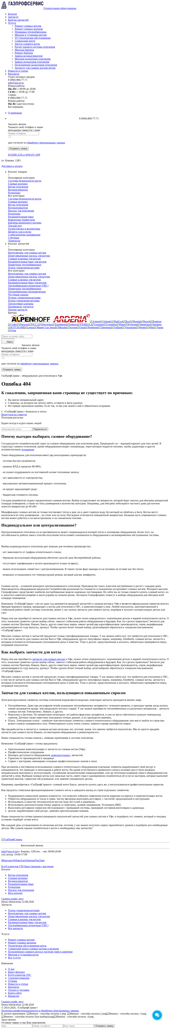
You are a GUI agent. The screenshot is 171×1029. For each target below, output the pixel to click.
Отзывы (12, 981)
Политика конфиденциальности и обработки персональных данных (40, 1010)
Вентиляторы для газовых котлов (27, 913)
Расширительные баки (21, 884)
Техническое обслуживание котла (27, 945)
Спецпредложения (18, 978)
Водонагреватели (18, 881)
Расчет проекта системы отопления (35, 46)
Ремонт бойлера (24, 52)
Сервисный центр (25, 40)
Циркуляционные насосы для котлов (29, 916)
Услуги (12, 22)
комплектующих (60, 755)
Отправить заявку (18, 148)
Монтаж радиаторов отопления (32, 58)
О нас (11, 969)
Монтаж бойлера (24, 49)
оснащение (28, 449)
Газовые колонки (18, 878)
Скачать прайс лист (12, 898)
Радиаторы (14, 887)
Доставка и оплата (11, 166)
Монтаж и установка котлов (31, 34)
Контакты (13, 73)
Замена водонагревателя (28, 55)
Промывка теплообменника (30, 31)
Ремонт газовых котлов (28, 25)
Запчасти (13, 16)
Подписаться (40, 429)
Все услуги (14, 957)
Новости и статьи (18, 70)
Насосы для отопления (21, 890)
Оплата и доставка (18, 990)
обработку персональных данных (46, 142)
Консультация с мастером (39, 866)
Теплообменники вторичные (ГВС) (28, 925)
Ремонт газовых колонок (29, 28)
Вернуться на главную (14, 414)
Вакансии (13, 996)
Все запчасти (15, 928)
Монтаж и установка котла (23, 954)
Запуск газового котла (27, 43)
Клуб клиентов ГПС (13, 866)
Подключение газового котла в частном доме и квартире (40, 951)
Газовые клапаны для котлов (24, 919)
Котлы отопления (18, 875)
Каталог (12, 13)
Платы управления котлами (24, 910)
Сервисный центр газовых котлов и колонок (33, 948)
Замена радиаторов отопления (32, 61)
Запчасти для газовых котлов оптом (35, 67)
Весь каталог (15, 893)
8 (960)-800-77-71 (11, 345)
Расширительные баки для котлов (27, 922)
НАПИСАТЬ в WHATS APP (24, 154)
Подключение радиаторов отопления (36, 64)
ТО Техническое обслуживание (33, 37)
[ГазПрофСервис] (11, 839)
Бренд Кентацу (16, 972)
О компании (15, 112)
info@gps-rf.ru (16, 82)
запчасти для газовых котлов (48, 659)
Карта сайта (15, 993)
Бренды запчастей (18, 19)
